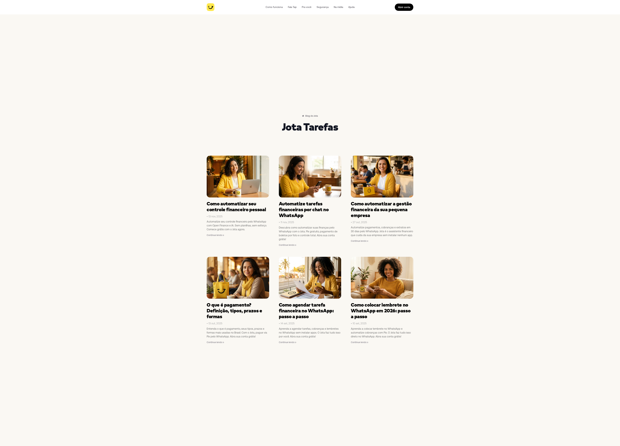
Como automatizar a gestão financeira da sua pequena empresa (381, 209)
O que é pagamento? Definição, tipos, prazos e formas (234, 310)
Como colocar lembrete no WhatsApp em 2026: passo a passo (380, 310)
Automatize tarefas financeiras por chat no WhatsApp (304, 209)
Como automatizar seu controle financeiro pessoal (236, 206)
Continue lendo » (215, 235)
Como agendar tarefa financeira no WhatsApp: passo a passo (306, 310)
